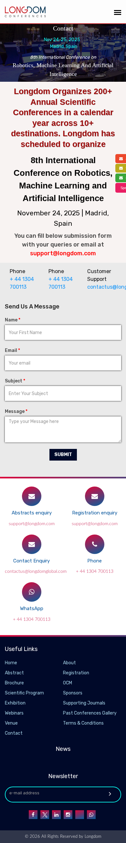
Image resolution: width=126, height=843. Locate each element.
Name (12, 320)
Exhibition (15, 703)
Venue (11, 723)
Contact (14, 733)
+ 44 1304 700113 (94, 571)
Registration (76, 673)
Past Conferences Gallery (90, 713)
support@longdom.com (32, 524)
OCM (67, 683)
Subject (15, 381)
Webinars (14, 713)
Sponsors (72, 693)
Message (16, 411)
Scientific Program (24, 693)
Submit (63, 454)
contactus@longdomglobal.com (101, 287)
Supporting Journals (84, 703)
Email (12, 350)
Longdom (92, 837)
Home (11, 663)
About (69, 663)
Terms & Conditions (83, 723)
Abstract (14, 673)
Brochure (14, 683)
